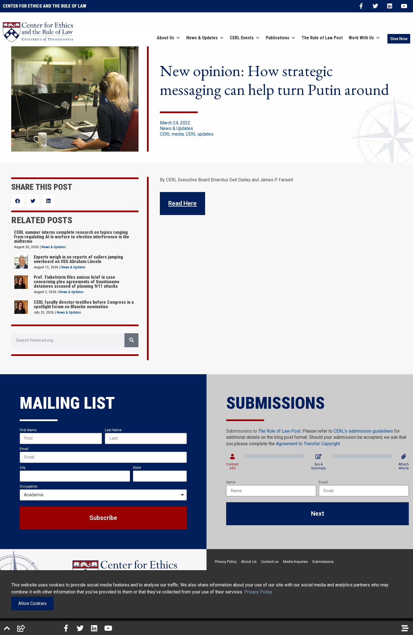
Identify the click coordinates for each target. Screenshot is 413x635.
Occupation (29, 486)
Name (230, 482)
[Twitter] (375, 6)
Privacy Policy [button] (258, 592)
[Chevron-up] (7, 628)
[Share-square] (21, 628)
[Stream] (405, 628)
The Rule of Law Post (322, 37)
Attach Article (403, 466)
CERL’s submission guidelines (363, 431)
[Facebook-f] (361, 6)
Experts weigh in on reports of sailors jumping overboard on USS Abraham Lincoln (78, 259)
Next (317, 513)
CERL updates (200, 134)
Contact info (232, 466)
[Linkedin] (390, 6)
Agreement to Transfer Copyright (308, 443)
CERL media (172, 134)
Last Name (113, 430)
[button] (17, 201)
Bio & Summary (318, 466)
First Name (28, 430)
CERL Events (242, 37)
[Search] (131, 340)
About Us (165, 37)
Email (24, 449)
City (23, 468)
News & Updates (202, 37)
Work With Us (361, 37)
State (137, 468)
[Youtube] (404, 6)
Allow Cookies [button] (32, 603)
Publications (277, 37)
